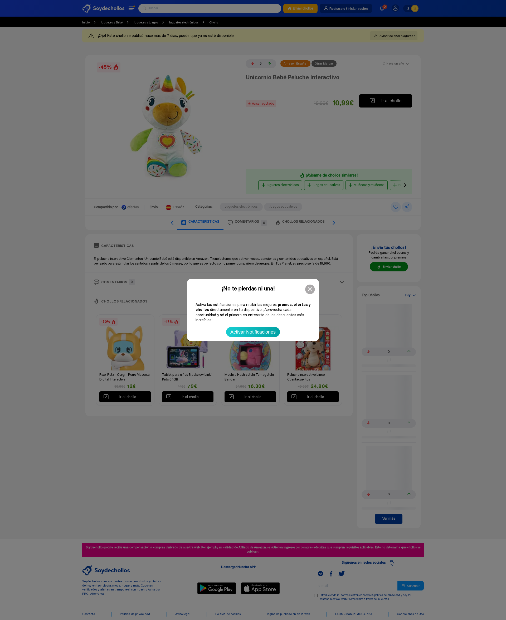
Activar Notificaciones (253, 332)
